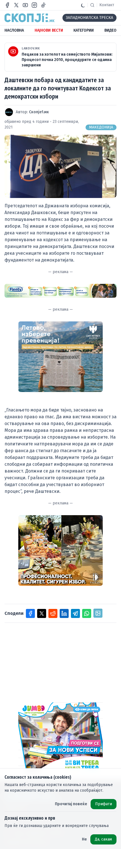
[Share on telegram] (75, 613)
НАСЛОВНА (14, 30)
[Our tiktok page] (43, 5)
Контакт (106, 5)
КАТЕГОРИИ (83, 30)
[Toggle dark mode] (83, 5)
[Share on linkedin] (64, 613)
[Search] (92, 5)
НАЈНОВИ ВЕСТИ (49, 30)
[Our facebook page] (7, 5)
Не (84, 839)
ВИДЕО (110, 30)
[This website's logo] (30, 17)
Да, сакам (103, 839)
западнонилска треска (89, 17)
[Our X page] (16, 5)
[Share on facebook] (30, 613)
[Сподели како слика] (97, 613)
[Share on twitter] (41, 613)
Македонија (101, 127)
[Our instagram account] (34, 5)
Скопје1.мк (39, 112)
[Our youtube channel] (25, 5)
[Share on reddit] (52, 613)
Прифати (103, 804)
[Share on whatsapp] (86, 613)
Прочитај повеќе (71, 804)
